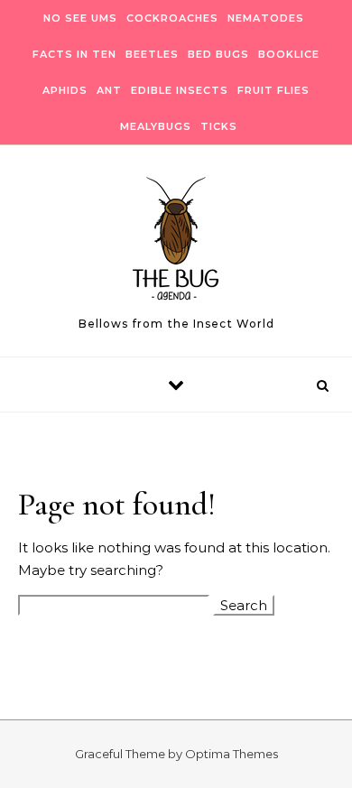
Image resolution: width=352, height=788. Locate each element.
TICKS (218, 126)
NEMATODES (265, 18)
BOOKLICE (289, 54)
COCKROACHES (172, 18)
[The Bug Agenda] (176, 243)
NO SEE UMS (80, 18)
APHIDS (65, 90)
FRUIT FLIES (273, 90)
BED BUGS (218, 54)
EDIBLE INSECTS (179, 90)
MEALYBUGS (155, 126)
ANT (109, 90)
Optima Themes (231, 753)
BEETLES (152, 54)
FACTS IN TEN (74, 54)
